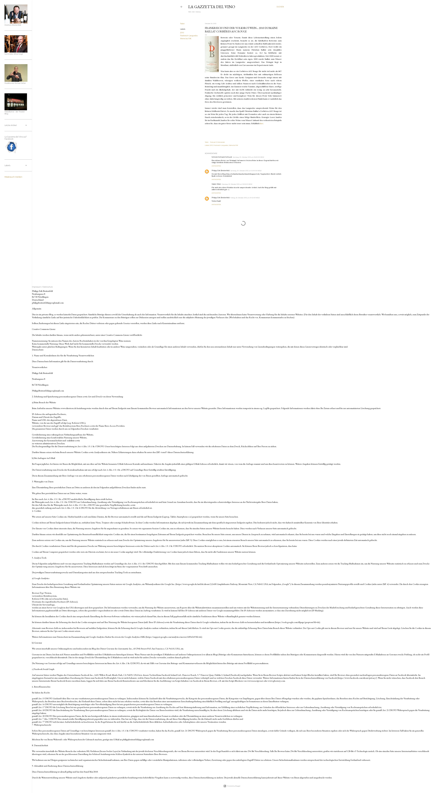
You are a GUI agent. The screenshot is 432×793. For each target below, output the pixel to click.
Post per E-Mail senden (217, 142)
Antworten (216, 166)
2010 (182, 33)
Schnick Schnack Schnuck (222, 157)
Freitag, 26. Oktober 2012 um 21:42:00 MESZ (245, 198)
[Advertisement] (243, 259)
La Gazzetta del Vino (211, 6)
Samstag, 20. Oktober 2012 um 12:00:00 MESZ (245, 170)
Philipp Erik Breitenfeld (221, 171)
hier (261, 123)
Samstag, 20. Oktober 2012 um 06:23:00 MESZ (248, 157)
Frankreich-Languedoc (189, 36)
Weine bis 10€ (185, 39)
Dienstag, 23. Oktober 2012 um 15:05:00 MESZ (237, 184)
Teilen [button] (182, 24)
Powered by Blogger (233, 786)
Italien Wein (216, 184)
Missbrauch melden (13, 177)
